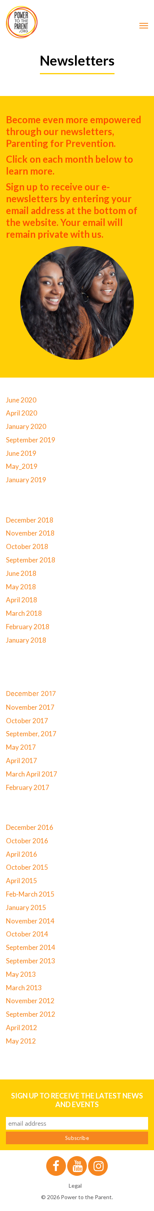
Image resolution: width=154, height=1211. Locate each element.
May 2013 (21, 974)
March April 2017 (31, 774)
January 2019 (26, 480)
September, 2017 (31, 734)
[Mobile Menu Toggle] (143, 26)
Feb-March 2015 (30, 894)
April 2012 (21, 1027)
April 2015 (21, 880)
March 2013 (24, 987)
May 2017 (21, 747)
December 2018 (29, 520)
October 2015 (27, 867)
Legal (75, 1185)
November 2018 (30, 533)
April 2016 (21, 854)
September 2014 (30, 947)
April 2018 (21, 600)
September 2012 (30, 1014)
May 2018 (21, 587)
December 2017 (31, 694)
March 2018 (24, 613)
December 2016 (29, 827)
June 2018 (21, 573)
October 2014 (27, 934)
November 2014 (30, 921)
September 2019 (30, 440)
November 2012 (30, 1001)
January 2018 (26, 640)
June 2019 (21, 453)
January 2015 (26, 907)
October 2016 (27, 841)
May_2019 (22, 466)
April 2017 (21, 760)
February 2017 (27, 787)
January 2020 (26, 426)
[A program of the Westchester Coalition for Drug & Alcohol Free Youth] (77, 22)
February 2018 (27, 626)
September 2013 (30, 961)
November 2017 (30, 707)
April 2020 (21, 413)
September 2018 (30, 560)
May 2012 (21, 1041)
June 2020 (21, 400)
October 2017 (27, 720)
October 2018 (27, 546)
